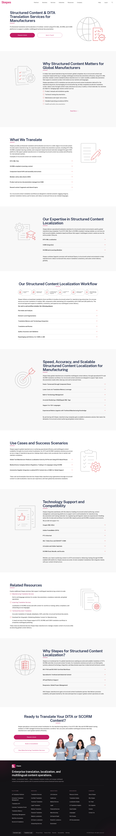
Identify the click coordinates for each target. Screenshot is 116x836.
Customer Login (17, 832)
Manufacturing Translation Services (23, 594)
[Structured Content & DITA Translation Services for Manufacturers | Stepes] (6, 2)
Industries (61, 2)
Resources (71, 2)
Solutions (44, 2)
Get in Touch (50, 35)
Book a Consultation (31, 743)
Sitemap (68, 832)
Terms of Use (47, 832)
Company (79, 2)
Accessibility (61, 832)
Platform (36, 2)
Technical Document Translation (21, 611)
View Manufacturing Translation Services (31, 750)
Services (53, 2)
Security (54, 832)
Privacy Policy (39, 832)
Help (99, 2)
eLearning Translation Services (21, 602)
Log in (106, 2)
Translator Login (28, 832)
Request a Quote (22, 35)
